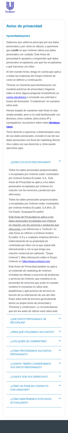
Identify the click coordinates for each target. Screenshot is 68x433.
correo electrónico (16, 97)
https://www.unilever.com (36, 261)
